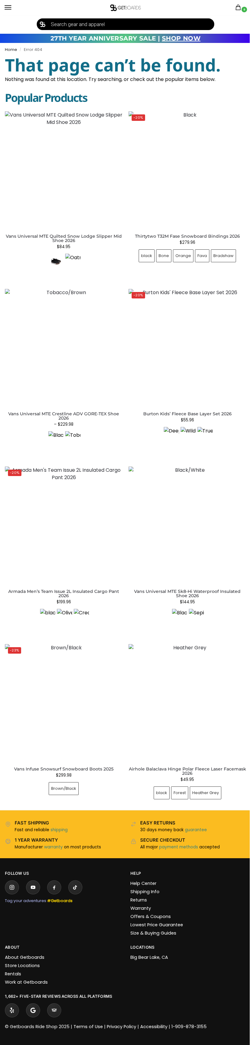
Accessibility (153, 1017)
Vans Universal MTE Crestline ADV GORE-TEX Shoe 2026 (62, 411)
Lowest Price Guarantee (154, 915)
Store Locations (22, 956)
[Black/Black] (54, 434)
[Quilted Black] (56, 261)
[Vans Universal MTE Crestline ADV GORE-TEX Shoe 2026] (62, 344)
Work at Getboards (26, 973)
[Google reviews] (33, 1001)
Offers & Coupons (148, 907)
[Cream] (80, 609)
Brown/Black (62, 779)
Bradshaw (220, 253)
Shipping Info (142, 882)
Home (11, 49)
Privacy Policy (121, 1017)
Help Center (141, 874)
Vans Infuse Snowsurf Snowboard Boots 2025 (62, 760)
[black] (46, 609)
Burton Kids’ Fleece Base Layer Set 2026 (184, 409)
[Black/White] (176, 609)
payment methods (176, 838)
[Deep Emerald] (167, 430)
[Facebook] (54, 878)
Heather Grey (202, 783)
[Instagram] (12, 878)
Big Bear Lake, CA (147, 948)
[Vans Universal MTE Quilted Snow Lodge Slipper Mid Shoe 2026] (63, 170)
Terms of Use (88, 1017)
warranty (53, 838)
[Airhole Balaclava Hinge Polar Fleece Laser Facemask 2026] (184, 695)
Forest (176, 783)
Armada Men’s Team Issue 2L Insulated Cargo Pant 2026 (62, 586)
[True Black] (201, 430)
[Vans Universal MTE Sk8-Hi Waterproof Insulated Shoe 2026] (184, 520)
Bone (160, 253)
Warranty (138, 899)
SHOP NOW (181, 38)
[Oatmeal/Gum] (73, 261)
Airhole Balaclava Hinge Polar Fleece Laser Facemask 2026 (184, 762)
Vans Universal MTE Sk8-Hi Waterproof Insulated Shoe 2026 (184, 586)
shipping (59, 821)
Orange (180, 253)
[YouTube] (33, 878)
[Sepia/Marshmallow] (193, 609)
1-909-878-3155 (189, 1017)
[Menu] (14, 7)
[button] (239, 7)
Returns (136, 891)
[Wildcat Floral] (184, 430)
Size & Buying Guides (151, 924)
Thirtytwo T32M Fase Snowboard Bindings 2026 (183, 234)
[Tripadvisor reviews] (54, 1001)
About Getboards (24, 948)
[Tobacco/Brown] (71, 434)
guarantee (194, 821)
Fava (199, 253)
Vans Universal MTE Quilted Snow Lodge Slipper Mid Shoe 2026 (64, 238)
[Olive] (63, 609)
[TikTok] (75, 878)
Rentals (13, 965)
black (143, 253)
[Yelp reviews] (12, 1001)
